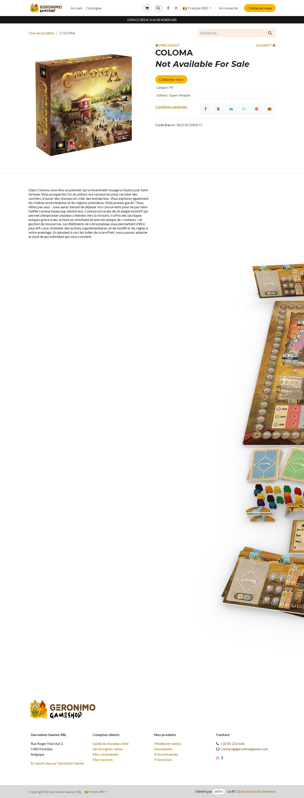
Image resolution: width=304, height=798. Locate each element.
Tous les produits (41, 33)
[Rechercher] (270, 33)
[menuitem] (76, 8)
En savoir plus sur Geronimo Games (57, 763)
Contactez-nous (259, 8)
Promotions (163, 759)
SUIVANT (264, 45)
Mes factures (103, 759)
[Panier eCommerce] (147, 8)
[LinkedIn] (231, 108)
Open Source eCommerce (256, 791)
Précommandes (166, 754)
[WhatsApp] (244, 108)
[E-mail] (269, 108)
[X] (218, 108)
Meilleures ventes (167, 743)
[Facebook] (168, 8)
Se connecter (228, 8)
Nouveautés (163, 749)
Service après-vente (108, 749)
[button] (158, 8)
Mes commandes (106, 754)
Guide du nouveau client (111, 743)
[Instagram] (176, 8)
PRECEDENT (169, 45)
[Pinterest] (256, 108)
